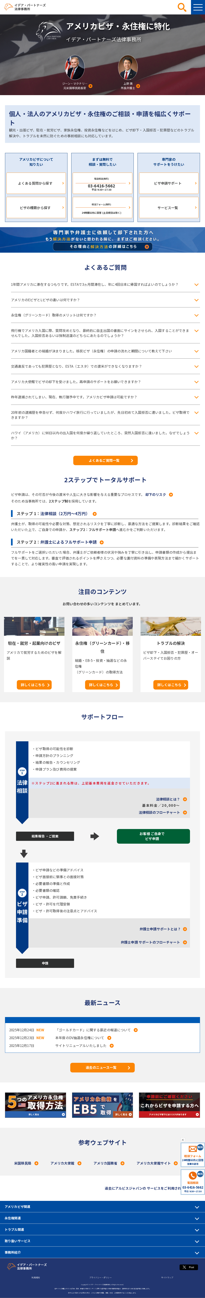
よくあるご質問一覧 (104, 460)
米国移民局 (22, 1163)
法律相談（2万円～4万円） (65, 513)
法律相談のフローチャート (159, 812)
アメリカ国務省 (105, 1163)
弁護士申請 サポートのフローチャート (150, 942)
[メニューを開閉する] (198, 7)
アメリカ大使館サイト (154, 1163)
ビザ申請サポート (167, 183)
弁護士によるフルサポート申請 (68, 542)
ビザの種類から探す (35, 207)
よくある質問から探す (35, 183)
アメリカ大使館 (62, 1163)
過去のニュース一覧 (101, 1067)
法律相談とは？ (168, 799)
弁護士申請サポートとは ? (160, 928)
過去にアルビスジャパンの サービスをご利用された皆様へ (150, 1188)
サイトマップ (167, 1277)
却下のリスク (155, 494)
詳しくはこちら (33, 684)
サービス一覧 (168, 207)
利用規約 (36, 1277)
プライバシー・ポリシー (100, 1277)
